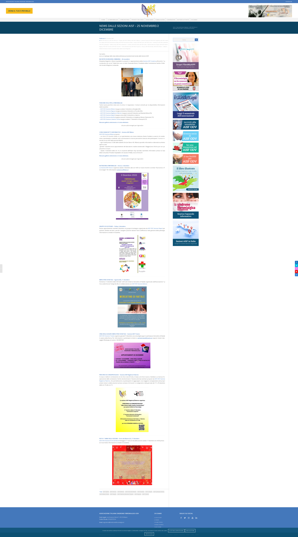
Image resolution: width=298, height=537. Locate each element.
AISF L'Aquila (149, 491)
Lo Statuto (156, 520)
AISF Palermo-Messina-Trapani (125, 494)
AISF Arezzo (113, 491)
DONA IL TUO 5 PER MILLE (19, 11)
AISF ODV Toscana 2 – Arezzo (138, 46)
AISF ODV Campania (155, 40)
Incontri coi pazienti (111, 48)
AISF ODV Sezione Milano (107, 109)
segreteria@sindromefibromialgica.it (113, 522)
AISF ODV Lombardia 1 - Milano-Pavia (107, 44)
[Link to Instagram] (188, 517)
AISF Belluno (121, 491)
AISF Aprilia (106, 491)
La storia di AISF (158, 517)
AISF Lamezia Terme (158, 491)
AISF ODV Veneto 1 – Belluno (160, 46)
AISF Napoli (113, 494)
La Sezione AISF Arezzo (106, 168)
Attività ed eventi (103, 48)
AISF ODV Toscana (107, 46)
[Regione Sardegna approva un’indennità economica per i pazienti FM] (1, 268)
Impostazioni (149, 534)
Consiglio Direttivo (158, 522)
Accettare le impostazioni (176, 530)
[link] (107, 111)
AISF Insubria (141, 491)
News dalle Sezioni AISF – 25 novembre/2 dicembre (129, 27)
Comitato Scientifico (159, 524)
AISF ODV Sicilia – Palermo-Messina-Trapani (149, 44)
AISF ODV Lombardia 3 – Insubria (124, 44)
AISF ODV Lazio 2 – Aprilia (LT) (151, 42)
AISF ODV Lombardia (163, 42)
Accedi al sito (289, 1)
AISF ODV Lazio (140, 42)
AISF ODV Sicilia (135, 44)
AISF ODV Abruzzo (104, 40)
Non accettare (190, 530)
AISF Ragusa (138, 494)
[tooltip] (296, 262)
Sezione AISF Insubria (149, 61)
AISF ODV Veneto (149, 46)
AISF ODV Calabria (127, 40)
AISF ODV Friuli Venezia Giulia (112, 42)
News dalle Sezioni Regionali (123, 48)
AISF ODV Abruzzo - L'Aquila (115, 40)
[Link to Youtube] (192, 517)
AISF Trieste (145, 494)
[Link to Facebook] (181, 517)
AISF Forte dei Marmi (130, 491)
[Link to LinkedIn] (196, 517)
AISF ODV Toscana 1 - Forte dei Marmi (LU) (121, 46)
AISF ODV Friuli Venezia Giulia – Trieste (128, 42)
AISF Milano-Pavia (104, 494)
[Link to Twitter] (184, 517)
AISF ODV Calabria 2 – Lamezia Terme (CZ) (140, 40)
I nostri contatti (157, 527)
